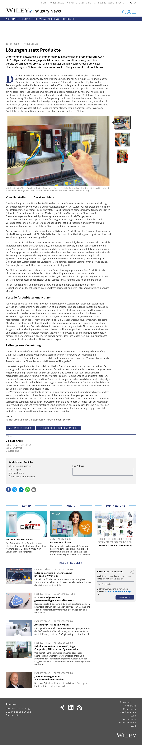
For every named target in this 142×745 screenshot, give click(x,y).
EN (135, 3)
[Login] (129, 12)
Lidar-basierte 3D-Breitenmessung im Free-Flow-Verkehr (53, 574)
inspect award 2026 (60, 542)
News (43, 3)
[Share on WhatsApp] (27, 489)
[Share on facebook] (8, 489)
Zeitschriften (87, 3)
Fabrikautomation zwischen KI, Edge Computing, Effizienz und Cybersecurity (56, 648)
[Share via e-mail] (33, 489)
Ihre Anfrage (78, 466)
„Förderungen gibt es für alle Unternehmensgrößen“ (49, 678)
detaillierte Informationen (23, 476)
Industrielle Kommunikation (58, 428)
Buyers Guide (106, 3)
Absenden (125, 597)
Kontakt (130, 705)
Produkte (72, 3)
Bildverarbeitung (46, 19)
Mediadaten (128, 712)
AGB (133, 725)
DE (131, 3)
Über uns (129, 709)
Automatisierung (18, 19)
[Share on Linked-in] (21, 489)
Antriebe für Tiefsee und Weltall (51, 624)
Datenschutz (127, 722)
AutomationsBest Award (19, 539)
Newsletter (128, 702)
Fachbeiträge (56, 3)
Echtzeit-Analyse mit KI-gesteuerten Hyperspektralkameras (54, 599)
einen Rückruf (17, 473)
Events (120, 3)
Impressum (129, 719)
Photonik (68, 19)
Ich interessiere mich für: (20, 466)
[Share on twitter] (14, 489)
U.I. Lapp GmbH (14, 440)
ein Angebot (17, 469)
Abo (133, 715)
